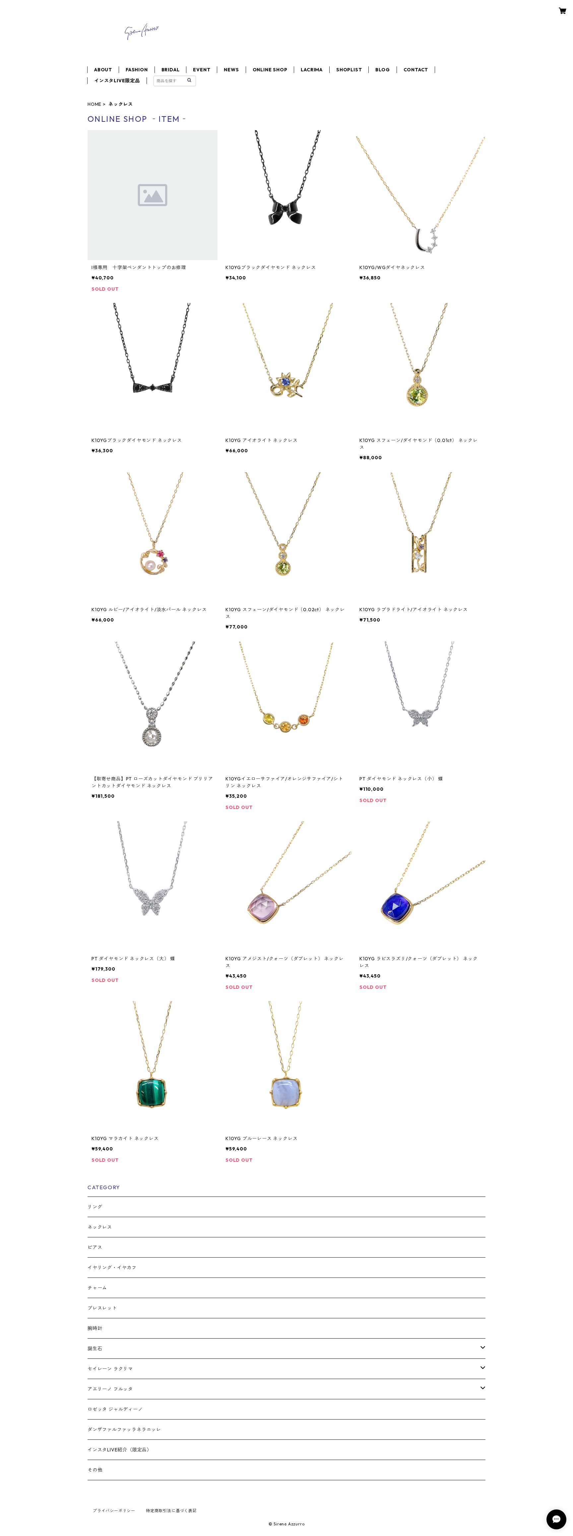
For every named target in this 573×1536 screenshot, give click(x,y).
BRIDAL (170, 70)
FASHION (137, 70)
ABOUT (103, 70)
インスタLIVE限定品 (117, 81)
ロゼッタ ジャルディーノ (115, 1409)
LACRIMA (312, 70)
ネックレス (100, 1227)
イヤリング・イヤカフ (112, 1268)
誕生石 (95, 1349)
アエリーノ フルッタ (110, 1389)
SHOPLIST (349, 70)
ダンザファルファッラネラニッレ (124, 1429)
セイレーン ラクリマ (110, 1369)
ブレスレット (102, 1308)
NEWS (231, 70)
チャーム (97, 1288)
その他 (95, 1470)
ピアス (95, 1247)
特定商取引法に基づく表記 (171, 1510)
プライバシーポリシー (114, 1510)
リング (95, 1207)
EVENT (201, 70)
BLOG (382, 70)
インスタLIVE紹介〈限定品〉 (120, 1450)
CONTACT (416, 70)
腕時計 (95, 1328)
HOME (94, 104)
